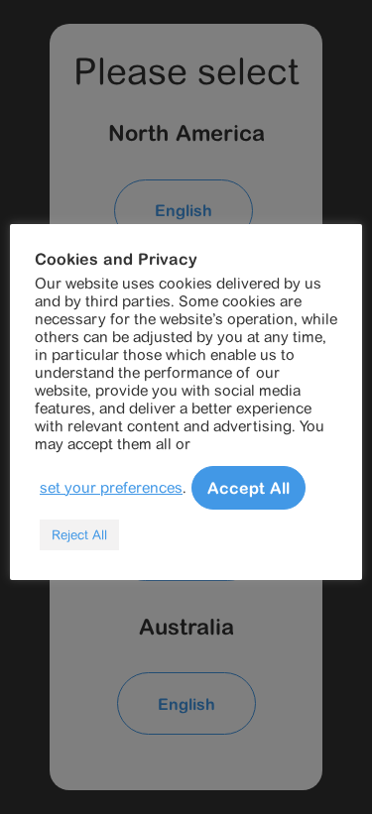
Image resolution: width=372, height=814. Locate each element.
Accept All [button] (248, 488)
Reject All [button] (79, 534)
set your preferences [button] (111, 487)
